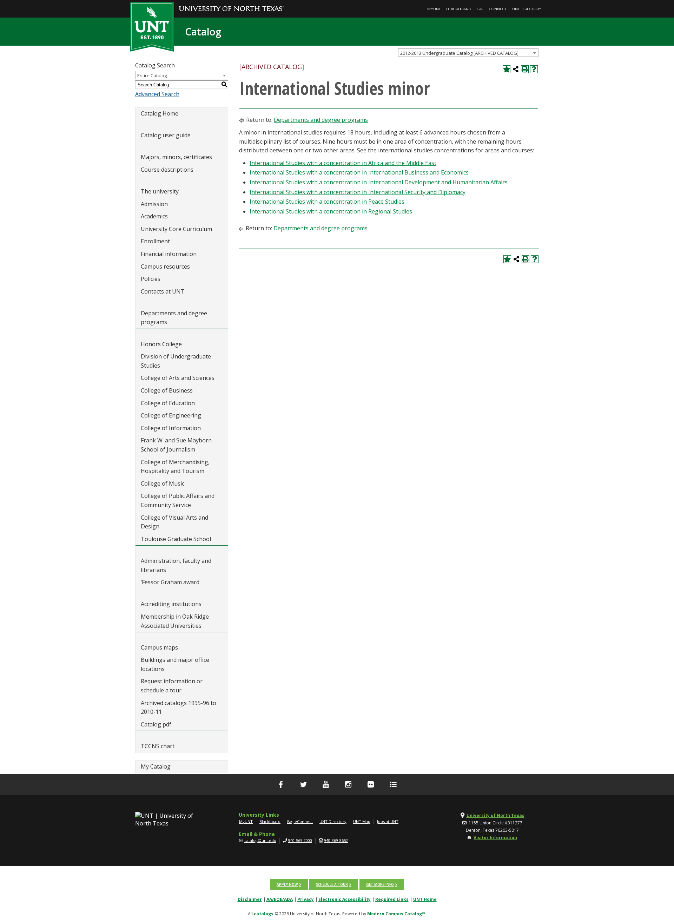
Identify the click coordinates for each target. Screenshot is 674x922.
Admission (154, 204)
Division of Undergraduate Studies (176, 361)
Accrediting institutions (171, 604)
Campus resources (165, 266)
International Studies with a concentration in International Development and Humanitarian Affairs (379, 182)
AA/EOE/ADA (279, 899)
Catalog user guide (166, 135)
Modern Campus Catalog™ (396, 914)
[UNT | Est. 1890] (152, 26)
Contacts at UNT (163, 291)
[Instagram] (348, 784)
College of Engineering (171, 415)
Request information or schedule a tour (172, 685)
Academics (154, 216)
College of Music (162, 483)
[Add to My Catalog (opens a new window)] (506, 69)
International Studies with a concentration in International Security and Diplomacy (357, 192)
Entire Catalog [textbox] (152, 75)
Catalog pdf (156, 724)
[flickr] (371, 784)
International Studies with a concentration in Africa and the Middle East (343, 163)
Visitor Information (495, 838)
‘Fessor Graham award (171, 582)
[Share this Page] (516, 69)
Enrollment (155, 241)
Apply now (287, 884)
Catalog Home (159, 113)
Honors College (161, 344)
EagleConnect (492, 9)
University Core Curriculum (176, 229)
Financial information (169, 254)
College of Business (167, 390)
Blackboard (458, 9)
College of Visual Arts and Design (174, 522)
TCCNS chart (157, 746)
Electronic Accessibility (344, 899)
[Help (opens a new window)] (534, 69)
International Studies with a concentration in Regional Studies (331, 211)
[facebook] (281, 784)
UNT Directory (526, 9)
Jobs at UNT (387, 821)
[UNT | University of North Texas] (172, 819)
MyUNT (434, 9)
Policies (150, 279)
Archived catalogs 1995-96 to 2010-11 (178, 707)
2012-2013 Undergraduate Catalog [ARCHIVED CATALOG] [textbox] (459, 53)
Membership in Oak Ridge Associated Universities (175, 621)
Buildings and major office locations (175, 664)
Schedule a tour (332, 884)
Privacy (305, 899)
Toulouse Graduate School (176, 539)
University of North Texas (495, 815)
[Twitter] (303, 784)
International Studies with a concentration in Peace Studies (327, 201)
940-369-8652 (336, 840)
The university (160, 191)
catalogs (263, 914)
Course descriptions (167, 169)
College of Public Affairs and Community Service (177, 500)
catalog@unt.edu (260, 840)
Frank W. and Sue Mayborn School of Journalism (176, 444)
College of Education (168, 403)
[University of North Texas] (231, 4)
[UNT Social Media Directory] (393, 784)
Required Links (392, 899)
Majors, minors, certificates (176, 157)
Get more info (380, 884)
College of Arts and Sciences (177, 378)
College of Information (171, 428)
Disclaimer (250, 899)
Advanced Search (157, 94)
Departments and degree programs (174, 317)
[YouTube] (326, 784)
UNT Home (425, 899)
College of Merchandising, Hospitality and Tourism (175, 466)
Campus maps (159, 647)
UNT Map (361, 821)
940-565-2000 (300, 840)
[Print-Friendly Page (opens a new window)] (525, 69)
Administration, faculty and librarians (176, 565)
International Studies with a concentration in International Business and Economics (359, 172)
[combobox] (468, 52)
